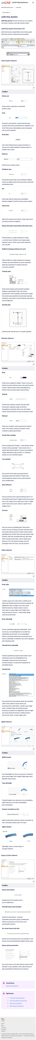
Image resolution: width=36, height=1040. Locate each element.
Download (3, 1029)
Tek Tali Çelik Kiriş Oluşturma (18, 1001)
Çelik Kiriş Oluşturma (12, 986)
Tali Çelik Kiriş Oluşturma (17, 998)
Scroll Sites (31, 1035)
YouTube (3, 1027)
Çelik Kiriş (18, 7)
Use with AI (6, 12)
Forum (2, 1023)
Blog (2, 1025)
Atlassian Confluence (7, 1037)
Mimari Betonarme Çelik (7, 7)
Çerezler (3, 1031)
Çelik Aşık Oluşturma (16, 1003)
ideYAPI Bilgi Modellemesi (20, 2)
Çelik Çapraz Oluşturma (17, 1006)
